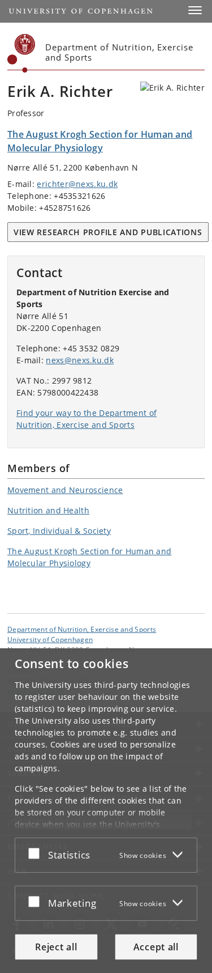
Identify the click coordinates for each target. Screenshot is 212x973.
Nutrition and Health (48, 510)
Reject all (56, 947)
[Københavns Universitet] (21, 53)
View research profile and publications (108, 232)
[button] (195, 10)
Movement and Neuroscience (65, 490)
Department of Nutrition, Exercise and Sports (81, 629)
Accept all (156, 947)
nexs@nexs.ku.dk (80, 360)
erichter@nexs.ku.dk (77, 184)
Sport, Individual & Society (59, 530)
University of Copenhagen (50, 639)
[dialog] (106, 810)
